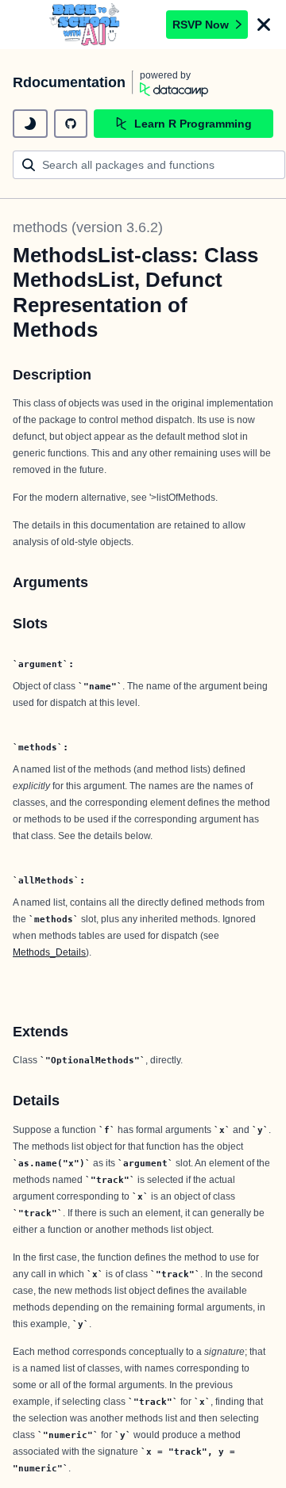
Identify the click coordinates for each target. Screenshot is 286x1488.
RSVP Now (200, 24)
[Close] (264, 24)
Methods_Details (49, 952)
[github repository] (70, 123)
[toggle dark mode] (30, 123)
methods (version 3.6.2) (88, 227)
